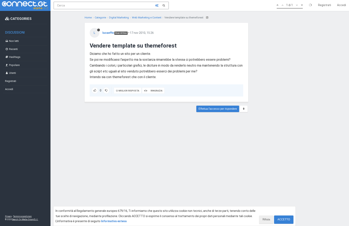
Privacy (8, 216)
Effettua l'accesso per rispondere (218, 108)
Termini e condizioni (22, 216)
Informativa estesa (114, 221)
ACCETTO (284, 219)
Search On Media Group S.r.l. (25, 219)
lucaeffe (108, 32)
